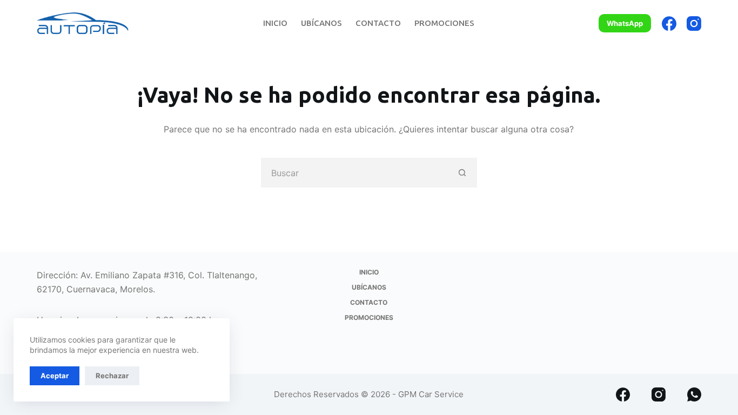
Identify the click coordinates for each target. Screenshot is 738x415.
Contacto (378, 23)
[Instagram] (694, 23)
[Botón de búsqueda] (462, 172)
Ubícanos (321, 23)
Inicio (275, 23)
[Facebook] (669, 23)
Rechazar (112, 375)
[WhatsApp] (694, 394)
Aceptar (55, 375)
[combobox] (354, 173)
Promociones (444, 23)
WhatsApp (625, 23)
